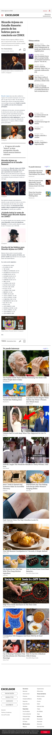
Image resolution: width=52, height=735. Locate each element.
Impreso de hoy (47, 16)
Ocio (14, 341)
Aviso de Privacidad (5, 714)
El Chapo (25, 721)
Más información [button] (34, 732)
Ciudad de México (27, 698)
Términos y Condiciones (6, 712)
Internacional (26, 693)
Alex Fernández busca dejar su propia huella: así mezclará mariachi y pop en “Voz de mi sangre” (42, 58)
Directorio (3, 710)
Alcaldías (39, 698)
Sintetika (25, 706)
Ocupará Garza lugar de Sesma (42, 122)
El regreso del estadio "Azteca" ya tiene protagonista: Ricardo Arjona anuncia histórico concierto (12, 150)
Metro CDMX (26, 719)
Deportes (25, 701)
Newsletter (9, 697)
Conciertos (10, 341)
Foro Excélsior (26, 711)
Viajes (38, 709)
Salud (38, 704)
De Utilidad (40, 711)
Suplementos (40, 688)
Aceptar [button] (45, 732)
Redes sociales (41, 696)
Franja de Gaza (26, 716)
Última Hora (48, 14)
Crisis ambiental (27, 714)
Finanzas (25, 696)
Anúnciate (45, 10)
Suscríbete (9, 705)
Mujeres (25, 726)
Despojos (37, 129)
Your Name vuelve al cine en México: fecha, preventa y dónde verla (42, 79)
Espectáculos (26, 704)
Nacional (25, 691)
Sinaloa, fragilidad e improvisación (41, 143)
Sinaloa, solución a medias (41, 136)
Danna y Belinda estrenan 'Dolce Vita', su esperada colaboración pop (42, 69)
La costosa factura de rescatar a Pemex (41, 115)
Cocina (39, 701)
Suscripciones (40, 726)
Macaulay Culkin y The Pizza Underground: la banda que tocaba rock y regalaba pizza (42, 48)
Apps (38, 714)
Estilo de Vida (40, 706)
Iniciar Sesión (9, 693)
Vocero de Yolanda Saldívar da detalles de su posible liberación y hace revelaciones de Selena (42, 88)
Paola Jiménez (8, 49)
